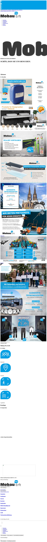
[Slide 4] (4, 342)
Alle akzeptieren (3, 535)
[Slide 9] (9, 342)
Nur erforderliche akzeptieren (18, 535)
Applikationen (5, 23)
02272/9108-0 (3, 489)
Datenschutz (3, 510)
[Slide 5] (5, 342)
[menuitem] (11, 10)
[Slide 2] (2, 342)
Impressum (3, 508)
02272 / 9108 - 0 (12, 11)
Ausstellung (5, 21)
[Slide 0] (0, 342)
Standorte (4, 20)
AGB (1, 512)
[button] (0, 18)
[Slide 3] (3, 342)
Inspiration (3, 503)
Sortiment (4, 22)
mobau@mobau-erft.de (4, 11)
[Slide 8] (8, 342)
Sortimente (3, 496)
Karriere (4, 25)
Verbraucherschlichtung (6, 515)
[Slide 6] (6, 342)
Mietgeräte (2, 235)
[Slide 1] (1, 342)
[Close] (0, 526)
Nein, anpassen (10, 535)
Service (4, 24)
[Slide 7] (7, 342)
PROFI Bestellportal (5, 505)
